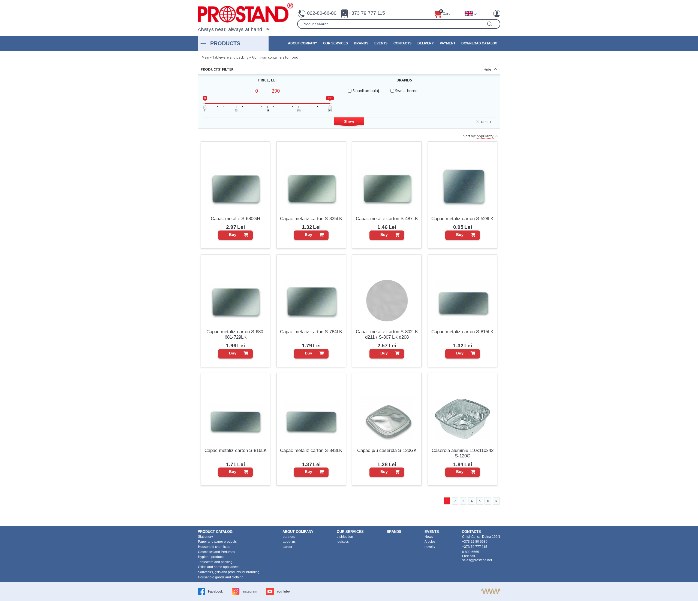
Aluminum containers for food (275, 57)
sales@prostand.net (477, 560)
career (287, 547)
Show (349, 121)
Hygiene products (211, 557)
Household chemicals (214, 547)
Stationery (205, 537)
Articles (430, 542)
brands (361, 43)
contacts (402, 43)
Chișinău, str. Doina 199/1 (481, 537)
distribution (345, 537)
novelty (430, 547)
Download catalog (479, 43)
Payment (447, 43)
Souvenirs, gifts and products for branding (229, 572)
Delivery (425, 43)
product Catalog (215, 532)
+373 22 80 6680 (475, 542)
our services (335, 43)
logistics (343, 542)
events (380, 43)
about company (302, 43)
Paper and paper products (217, 542)
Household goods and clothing (220, 577)
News (429, 537)
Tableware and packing (230, 57)
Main (205, 57)
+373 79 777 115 (366, 13)
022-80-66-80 (321, 13)
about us (289, 542)
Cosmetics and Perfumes (216, 552)
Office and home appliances (218, 567)
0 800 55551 (471, 552)
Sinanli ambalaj (365, 90)
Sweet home (405, 90)
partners (289, 537)
